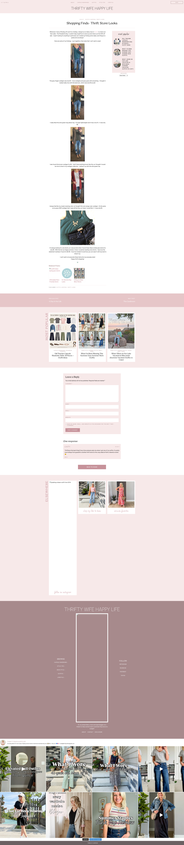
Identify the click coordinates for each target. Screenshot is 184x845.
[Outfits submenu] (63, 673)
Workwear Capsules (66, 351)
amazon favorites (121, 510)
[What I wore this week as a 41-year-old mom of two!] (69, 769)
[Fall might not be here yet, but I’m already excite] (23, 769)
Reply (66, 457)
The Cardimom (129, 301)
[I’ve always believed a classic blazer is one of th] (69, 815)
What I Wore (121, 351)
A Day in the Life (55, 301)
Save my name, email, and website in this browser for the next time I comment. (90, 424)
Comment (69, 383)
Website (68, 417)
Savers (96, 32)
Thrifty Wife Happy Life (92, 8)
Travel (130, 350)
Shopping (93, 19)
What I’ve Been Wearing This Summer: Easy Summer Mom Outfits (127, 52)
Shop (176, 2)
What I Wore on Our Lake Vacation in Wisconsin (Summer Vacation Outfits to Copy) (128, 64)
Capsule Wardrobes (59, 350)
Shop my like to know (92, 510)
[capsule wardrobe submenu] (67, 662)
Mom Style (85, 350)
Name (67, 404)
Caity (67, 447)
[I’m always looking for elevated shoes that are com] (161, 769)
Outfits (87, 19)
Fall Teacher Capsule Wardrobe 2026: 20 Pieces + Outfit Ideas (127, 42)
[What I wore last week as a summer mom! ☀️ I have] (115, 769)
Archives (124, 73)
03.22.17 (117, 446)
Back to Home (92, 467)
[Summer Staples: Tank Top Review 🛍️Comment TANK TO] (115, 815)
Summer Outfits (93, 350)
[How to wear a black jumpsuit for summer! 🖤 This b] (161, 815)
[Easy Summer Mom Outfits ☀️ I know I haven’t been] (23, 815)
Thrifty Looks (100, 19)
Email (67, 410)
